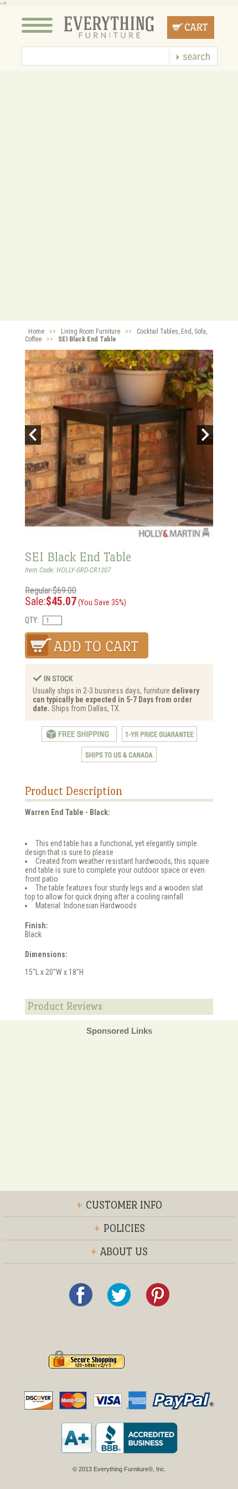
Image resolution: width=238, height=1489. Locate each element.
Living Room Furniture (90, 331)
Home (36, 331)
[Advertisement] (119, 196)
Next (205, 435)
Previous (33, 435)
